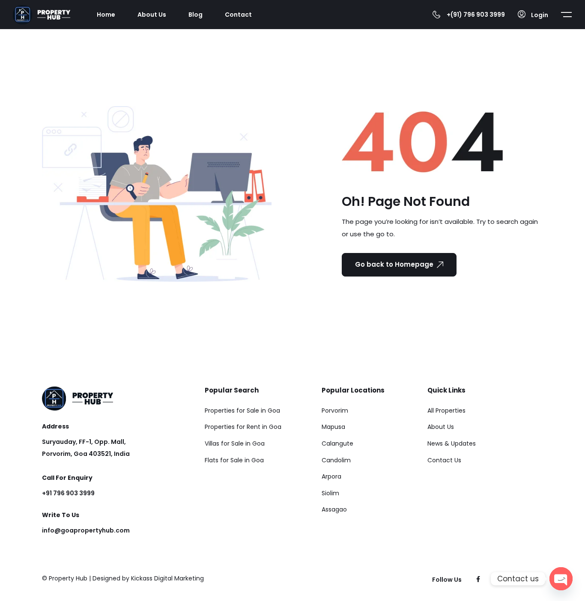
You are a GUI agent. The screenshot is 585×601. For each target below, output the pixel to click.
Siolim (330, 493)
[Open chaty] (561, 578)
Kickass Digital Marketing (167, 578)
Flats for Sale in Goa (234, 460)
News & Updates (451, 443)
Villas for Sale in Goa (235, 443)
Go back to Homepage (394, 264)
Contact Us (444, 460)
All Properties (446, 410)
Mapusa (333, 426)
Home (106, 14)
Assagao (334, 509)
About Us (151, 14)
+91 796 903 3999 (68, 493)
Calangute (337, 443)
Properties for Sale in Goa (242, 410)
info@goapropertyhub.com (86, 530)
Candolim (336, 460)
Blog (195, 14)
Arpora (331, 476)
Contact (238, 14)
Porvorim (335, 410)
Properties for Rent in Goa (243, 426)
